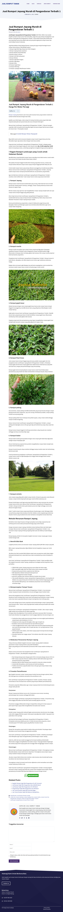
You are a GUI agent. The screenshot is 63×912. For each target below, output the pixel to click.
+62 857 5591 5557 (8, 897)
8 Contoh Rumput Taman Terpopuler (26, 134)
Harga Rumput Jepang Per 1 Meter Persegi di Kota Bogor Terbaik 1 (24, 798)
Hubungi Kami (56, 3)
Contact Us (6, 883)
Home (28, 3)
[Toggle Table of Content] (17, 111)
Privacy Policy (47, 907)
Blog (33, 3)
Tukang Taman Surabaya (8, 907)
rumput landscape (20, 797)
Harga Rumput (13, 795)
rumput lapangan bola (28, 797)
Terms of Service (47, 909)
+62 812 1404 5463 (8, 901)
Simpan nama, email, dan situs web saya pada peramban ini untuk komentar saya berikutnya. (30, 856)
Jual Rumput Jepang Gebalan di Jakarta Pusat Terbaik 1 (22, 800)
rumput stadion (37, 797)
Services (39, 3)
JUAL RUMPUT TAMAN (10, 4)
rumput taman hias (45, 797)
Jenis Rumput (47, 3)
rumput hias (12, 797)
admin (36, 14)
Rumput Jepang (13, 115)
